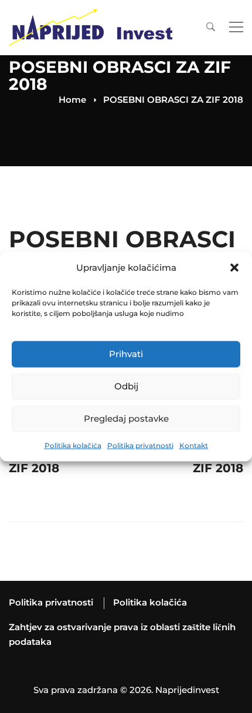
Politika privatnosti (140, 445)
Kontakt (193, 445)
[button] (234, 268)
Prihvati (126, 353)
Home (72, 99)
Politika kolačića (73, 445)
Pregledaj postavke (126, 418)
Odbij (126, 386)
